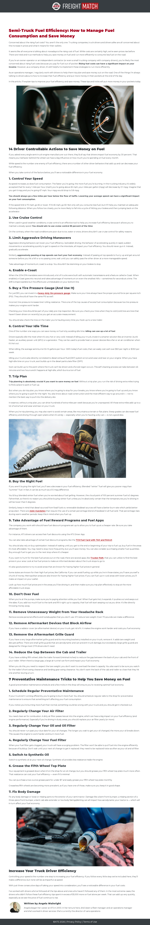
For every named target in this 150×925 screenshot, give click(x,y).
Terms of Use (90, 922)
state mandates (37, 511)
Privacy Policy (74, 922)
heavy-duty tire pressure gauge (54, 293)
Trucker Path (97, 558)
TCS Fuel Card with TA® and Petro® (94, 540)
